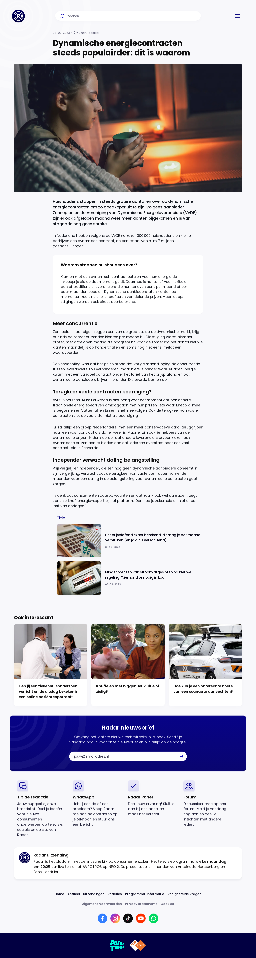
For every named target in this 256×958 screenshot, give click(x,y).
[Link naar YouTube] (141, 918)
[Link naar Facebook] (102, 918)
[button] (237, 16)
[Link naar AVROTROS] (117, 945)
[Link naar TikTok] (128, 918)
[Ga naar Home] (18, 16)
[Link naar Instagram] (115, 918)
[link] (41, 808)
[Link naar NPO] (138, 945)
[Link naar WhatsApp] (153, 918)
